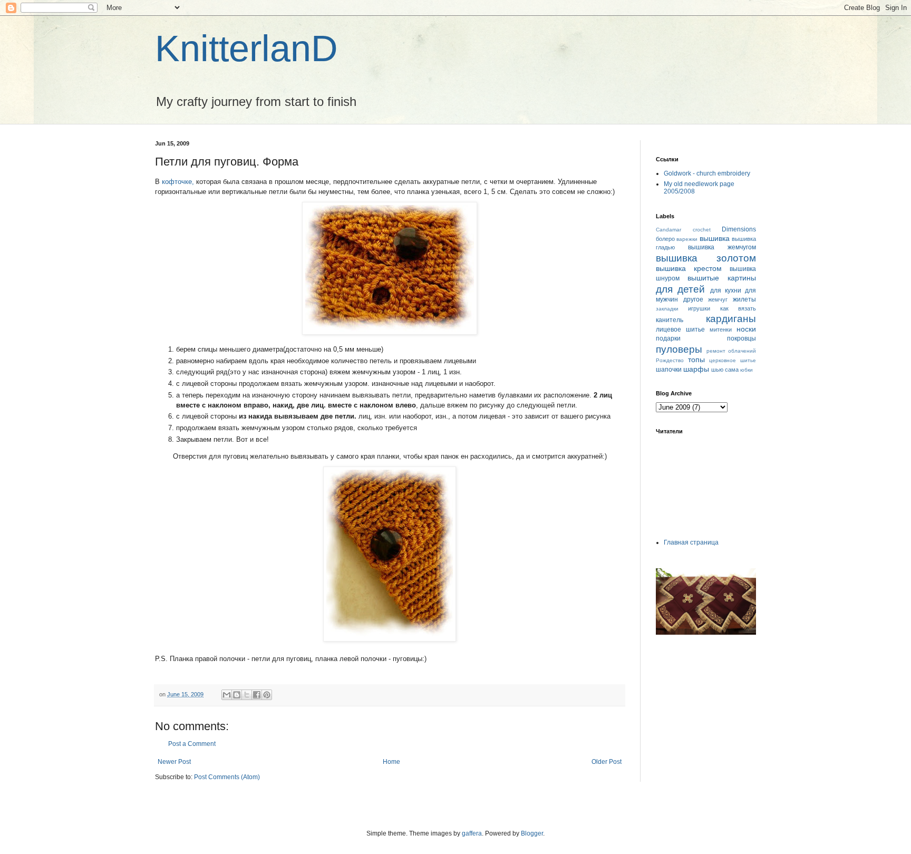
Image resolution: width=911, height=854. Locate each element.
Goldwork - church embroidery (707, 173)
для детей (680, 289)
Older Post (607, 761)
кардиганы (731, 318)
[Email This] (226, 695)
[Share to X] (246, 695)
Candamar (668, 229)
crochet (702, 229)
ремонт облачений (731, 351)
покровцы (741, 338)
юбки (746, 370)
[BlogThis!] (236, 695)
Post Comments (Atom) (227, 777)
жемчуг (718, 299)
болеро (665, 239)
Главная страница (691, 542)
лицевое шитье (680, 329)
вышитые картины (721, 278)
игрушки (699, 308)
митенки (721, 329)
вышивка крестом (689, 268)
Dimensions (739, 229)
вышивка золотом (706, 258)
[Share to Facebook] (256, 695)
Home (391, 761)
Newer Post (174, 761)
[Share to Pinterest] (266, 695)
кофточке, (178, 182)
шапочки (669, 369)
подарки (668, 338)
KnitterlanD (246, 48)
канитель (669, 320)
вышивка (715, 238)
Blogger (532, 833)
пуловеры (679, 349)
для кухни (725, 290)
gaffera (472, 833)
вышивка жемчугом (722, 247)
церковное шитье (732, 360)
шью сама (725, 369)
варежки (686, 239)
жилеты (744, 299)
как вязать (738, 308)
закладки (667, 309)
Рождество (670, 360)
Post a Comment (192, 744)
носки (746, 329)
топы (696, 359)
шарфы (696, 369)
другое (693, 299)
